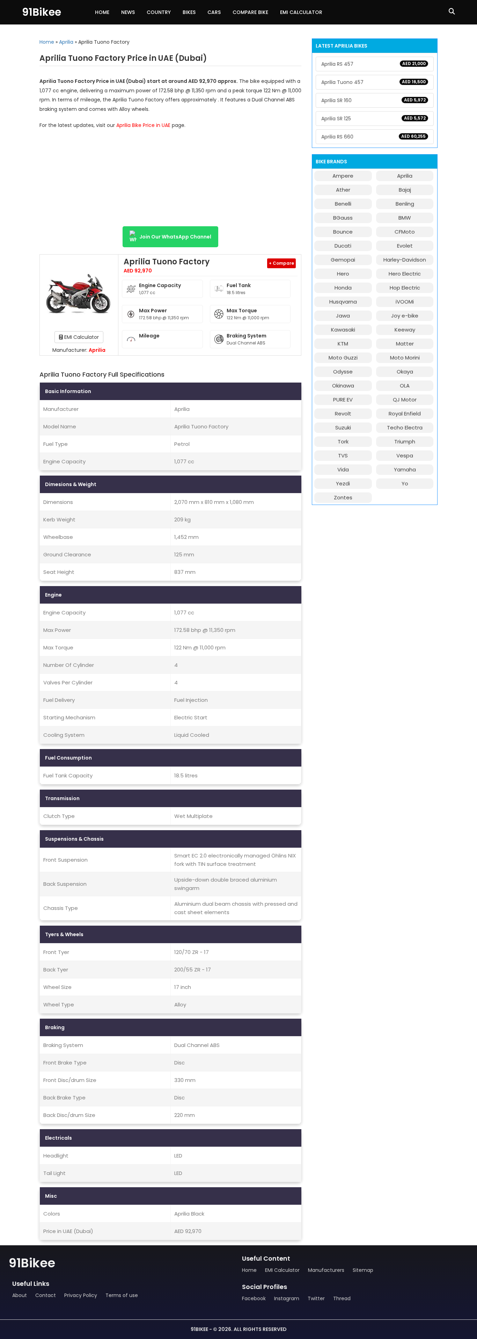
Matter (405, 343)
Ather (343, 189)
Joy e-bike (404, 315)
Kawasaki (343, 329)
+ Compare (281, 263)
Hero (343, 273)
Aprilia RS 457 (373, 63)
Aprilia (66, 41)
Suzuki (343, 427)
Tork (343, 441)
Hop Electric (405, 287)
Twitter (316, 1298)
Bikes (189, 12)
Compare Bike (250, 12)
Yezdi (343, 483)
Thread (342, 1298)
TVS (343, 455)
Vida (343, 469)
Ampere (342, 175)
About (19, 1295)
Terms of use (121, 1295)
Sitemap (363, 1270)
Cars (214, 12)
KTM (343, 343)
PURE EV (343, 399)
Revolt (343, 413)
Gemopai (343, 259)
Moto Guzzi (343, 357)
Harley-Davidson (404, 259)
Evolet (405, 245)
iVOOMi (405, 301)
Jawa (343, 315)
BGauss (343, 217)
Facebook (254, 1298)
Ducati (343, 245)
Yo (405, 483)
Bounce (343, 231)
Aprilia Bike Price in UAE (143, 125)
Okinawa (343, 385)
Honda (343, 287)
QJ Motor (405, 399)
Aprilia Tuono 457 (373, 82)
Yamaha (405, 469)
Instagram (286, 1298)
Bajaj (405, 189)
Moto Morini (405, 357)
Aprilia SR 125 (373, 118)
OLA (405, 385)
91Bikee (41, 12)
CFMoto (405, 231)
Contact (45, 1295)
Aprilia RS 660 (373, 136)
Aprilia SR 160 (373, 100)
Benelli (343, 203)
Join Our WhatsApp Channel (175, 236)
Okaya (405, 371)
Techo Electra (405, 427)
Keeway (405, 329)
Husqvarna (343, 301)
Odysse (343, 371)
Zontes (343, 497)
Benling (405, 203)
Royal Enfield (405, 413)
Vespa (404, 455)
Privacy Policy (80, 1295)
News (128, 12)
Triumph (404, 441)
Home (102, 12)
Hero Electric (405, 273)
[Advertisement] (170, 181)
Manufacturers (326, 1270)
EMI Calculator (301, 12)
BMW (404, 217)
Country (159, 12)
